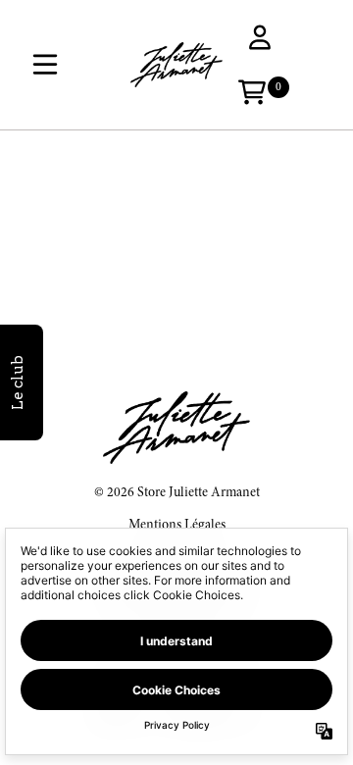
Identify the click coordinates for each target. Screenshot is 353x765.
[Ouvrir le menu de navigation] (45, 64)
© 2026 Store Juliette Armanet (177, 493)
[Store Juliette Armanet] (176, 64)
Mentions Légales (177, 526)
